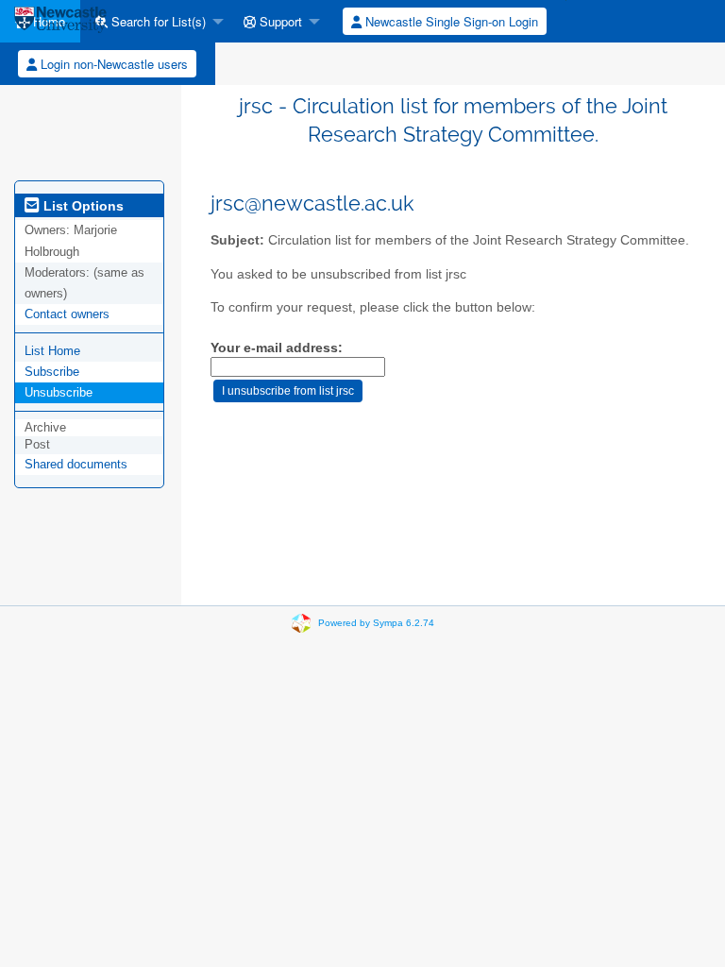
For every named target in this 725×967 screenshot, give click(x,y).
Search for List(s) (157, 21)
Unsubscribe (59, 392)
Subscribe (52, 372)
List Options (82, 205)
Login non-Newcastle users (112, 64)
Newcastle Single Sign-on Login (450, 21)
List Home (52, 351)
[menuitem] (154, 21)
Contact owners (67, 314)
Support (279, 21)
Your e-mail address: (277, 348)
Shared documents (76, 464)
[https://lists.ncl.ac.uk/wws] (60, 21)
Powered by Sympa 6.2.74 (376, 623)
